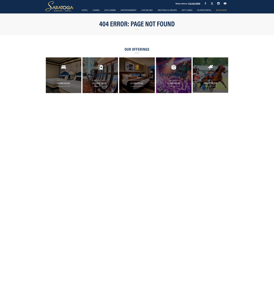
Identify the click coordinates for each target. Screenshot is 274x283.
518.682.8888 (194, 3)
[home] (59, 6)
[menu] (96, 9)
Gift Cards (187, 10)
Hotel (85, 10)
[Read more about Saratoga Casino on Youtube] (225, 3)
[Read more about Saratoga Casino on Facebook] (205, 3)
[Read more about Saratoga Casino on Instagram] (218, 3)
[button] (96, 9)
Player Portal (204, 10)
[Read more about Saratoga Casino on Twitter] (212, 3)
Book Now (221, 10)
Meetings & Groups (167, 10)
